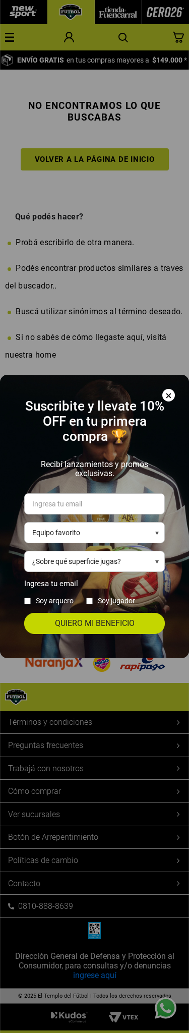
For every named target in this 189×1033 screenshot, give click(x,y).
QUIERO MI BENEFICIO (95, 623)
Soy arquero (55, 601)
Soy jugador (116, 601)
